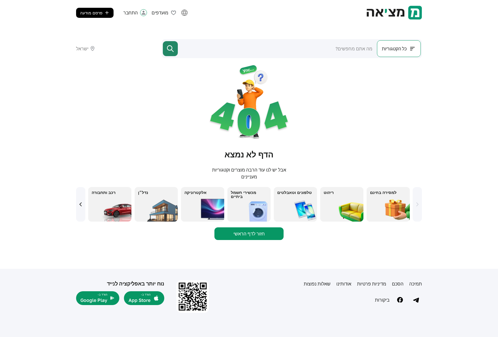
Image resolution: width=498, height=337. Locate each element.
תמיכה (415, 284)
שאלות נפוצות (317, 284)
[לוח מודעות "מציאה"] (394, 13)
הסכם (397, 284)
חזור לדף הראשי (249, 234)
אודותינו (343, 284)
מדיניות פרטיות (371, 284)
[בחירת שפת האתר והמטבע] (184, 12)
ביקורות (382, 300)
